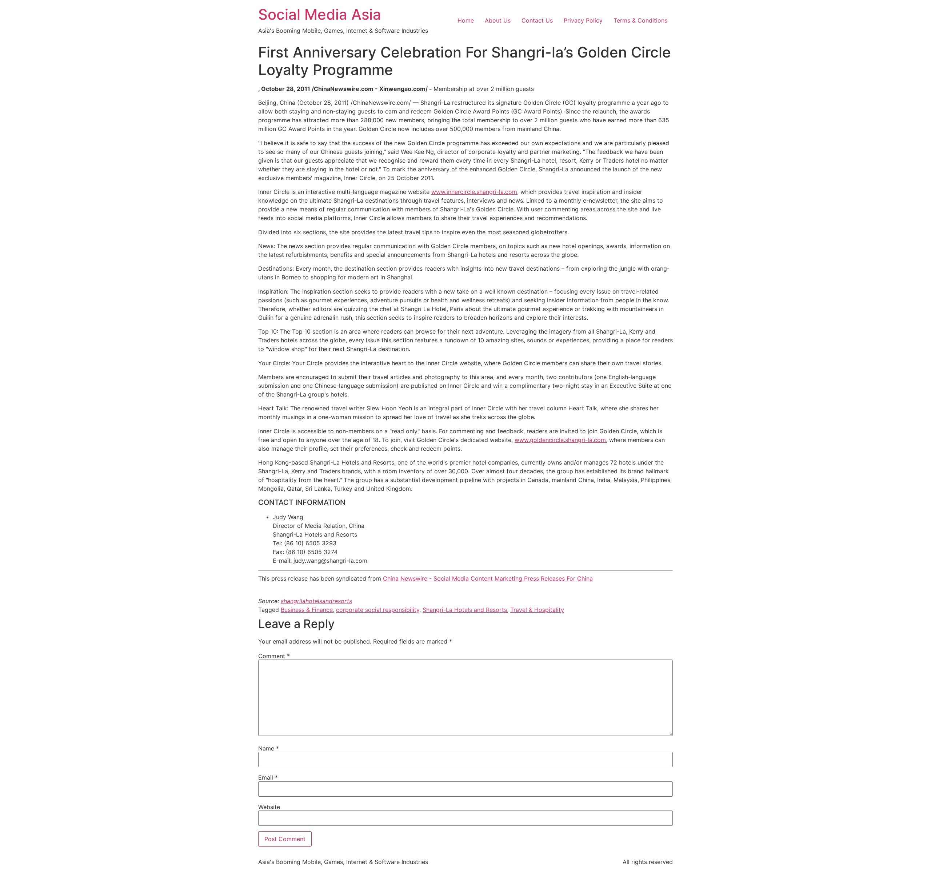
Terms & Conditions (640, 20)
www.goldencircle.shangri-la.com (560, 439)
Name (268, 748)
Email (268, 777)
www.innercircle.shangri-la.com (474, 191)
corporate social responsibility (377, 609)
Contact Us (537, 20)
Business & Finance (307, 609)
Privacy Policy (583, 20)
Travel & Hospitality (537, 609)
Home (465, 20)
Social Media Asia (319, 14)
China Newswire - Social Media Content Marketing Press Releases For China (488, 578)
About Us (498, 20)
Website (269, 807)
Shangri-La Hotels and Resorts (465, 609)
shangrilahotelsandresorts (316, 601)
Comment (274, 656)
